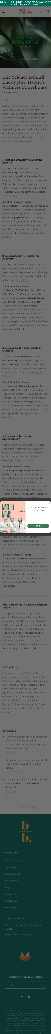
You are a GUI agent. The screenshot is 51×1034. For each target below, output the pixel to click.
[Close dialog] (49, 502)
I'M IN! (38, 526)
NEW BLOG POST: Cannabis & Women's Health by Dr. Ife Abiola (25, 3)
